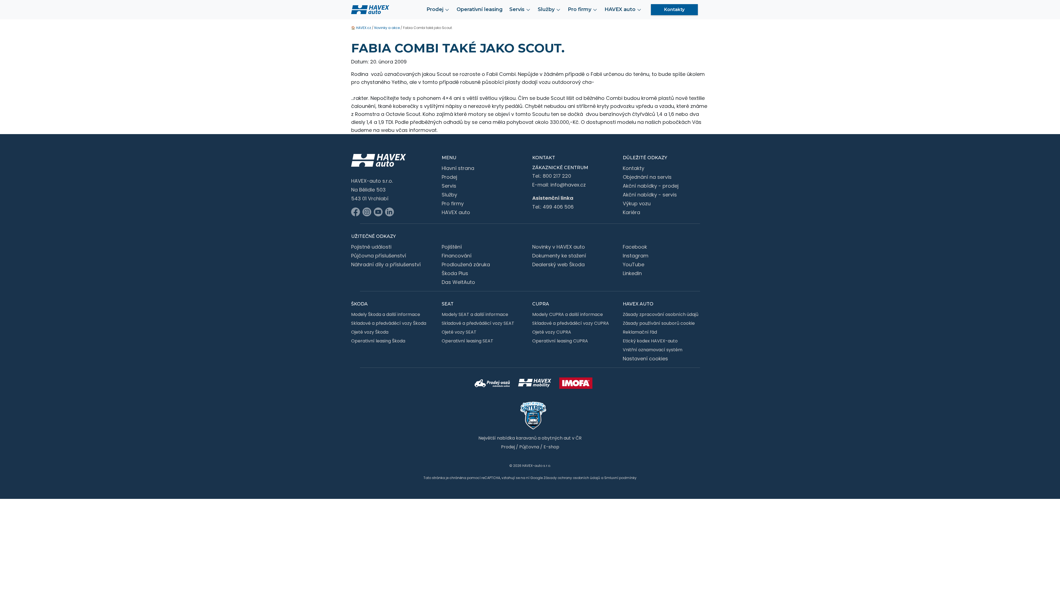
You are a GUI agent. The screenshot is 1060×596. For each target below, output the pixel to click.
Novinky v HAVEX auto (558, 246)
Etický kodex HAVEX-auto (650, 341)
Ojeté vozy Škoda (369, 332)
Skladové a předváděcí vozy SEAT (478, 323)
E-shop (551, 447)
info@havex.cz (568, 184)
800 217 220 (557, 175)
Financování (456, 255)
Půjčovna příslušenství (378, 255)
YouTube (633, 264)
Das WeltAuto (458, 282)
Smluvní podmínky (620, 477)
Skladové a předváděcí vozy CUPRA (570, 323)
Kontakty (674, 9)
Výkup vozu (637, 203)
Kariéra (631, 212)
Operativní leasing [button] (480, 9)
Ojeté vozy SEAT (459, 332)
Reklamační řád (640, 332)
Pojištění (452, 246)
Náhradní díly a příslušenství (386, 264)
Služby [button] (546, 9)
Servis (449, 185)
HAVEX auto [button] (620, 9)
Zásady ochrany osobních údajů (572, 477)
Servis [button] (516, 9)
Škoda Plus (455, 273)
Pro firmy (453, 203)
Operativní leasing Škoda (378, 341)
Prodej (449, 177)
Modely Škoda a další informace (385, 314)
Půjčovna (529, 447)
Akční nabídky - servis (650, 194)
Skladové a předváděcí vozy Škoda (388, 323)
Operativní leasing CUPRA (560, 341)
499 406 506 (558, 206)
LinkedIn (632, 273)
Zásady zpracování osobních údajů (660, 314)
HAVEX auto (456, 212)
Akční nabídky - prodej (651, 185)
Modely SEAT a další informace (475, 314)
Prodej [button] (434, 9)
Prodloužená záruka (466, 264)
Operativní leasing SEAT (467, 341)
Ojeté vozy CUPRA (551, 332)
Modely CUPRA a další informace (567, 314)
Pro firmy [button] (579, 9)
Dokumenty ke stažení (559, 255)
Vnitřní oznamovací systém (652, 350)
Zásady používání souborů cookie (659, 323)
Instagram (635, 255)
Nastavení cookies (645, 358)
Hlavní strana (458, 168)
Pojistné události (371, 246)
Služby (449, 194)
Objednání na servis (647, 177)
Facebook (635, 246)
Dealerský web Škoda (558, 264)
